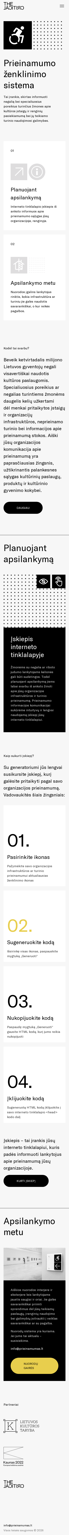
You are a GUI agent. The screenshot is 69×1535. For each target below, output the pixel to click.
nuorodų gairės (31, 1366)
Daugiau (23, 507)
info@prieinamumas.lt (27, 1348)
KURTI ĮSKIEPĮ (26, 1180)
